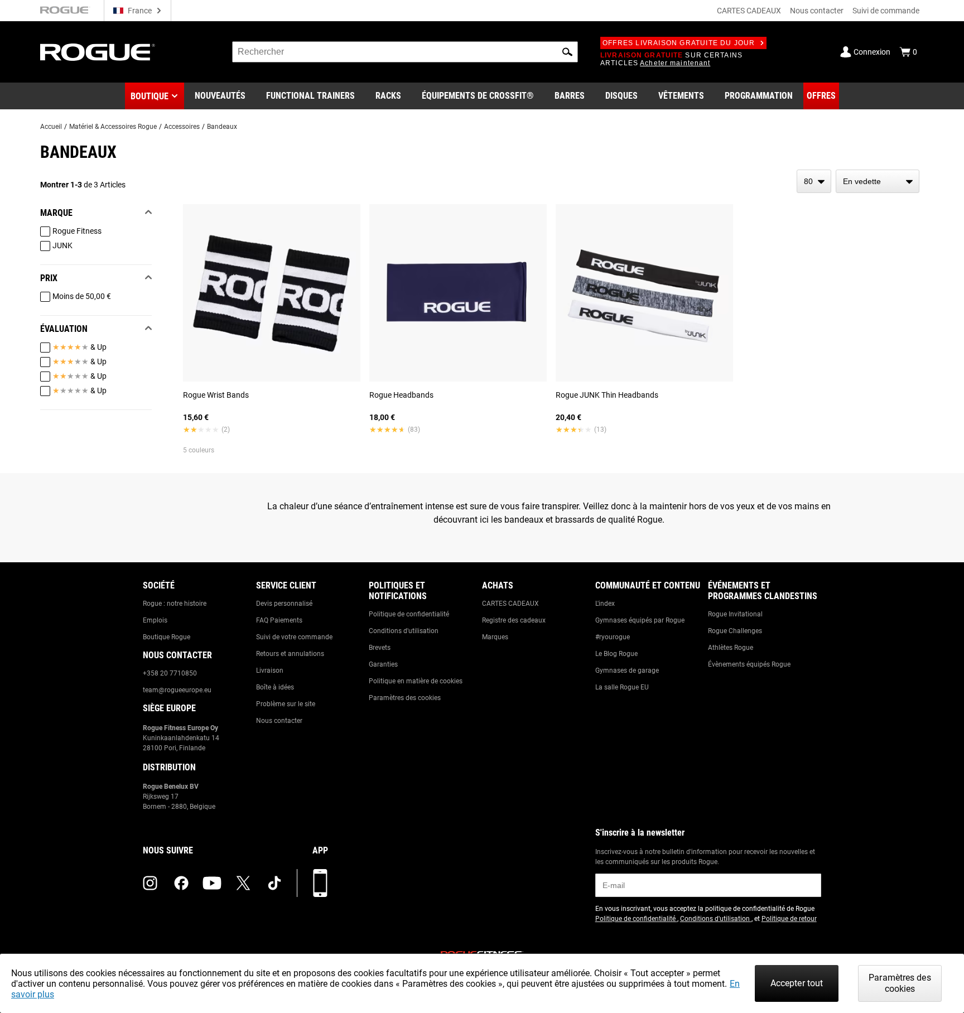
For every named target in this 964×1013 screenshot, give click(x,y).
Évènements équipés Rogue (749, 664)
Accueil (51, 127)
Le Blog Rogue (616, 654)
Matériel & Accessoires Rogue (113, 127)
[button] (567, 51)
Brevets (380, 648)
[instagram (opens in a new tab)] (150, 883)
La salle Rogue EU (622, 687)
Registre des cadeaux (514, 620)
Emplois (155, 620)
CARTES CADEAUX (749, 10)
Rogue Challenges (735, 631)
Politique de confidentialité (409, 614)
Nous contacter (817, 10)
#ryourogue (612, 637)
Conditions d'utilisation (403, 631)
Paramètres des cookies (405, 698)
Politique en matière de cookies (415, 681)
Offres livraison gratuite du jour (678, 43)
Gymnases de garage (627, 670)
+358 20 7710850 (170, 673)
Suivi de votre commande (294, 637)
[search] (405, 51)
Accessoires (182, 127)
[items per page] (814, 181)
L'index (605, 603)
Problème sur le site (285, 704)
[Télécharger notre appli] (320, 883)
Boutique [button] (149, 96)
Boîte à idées (275, 687)
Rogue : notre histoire (174, 603)
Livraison (269, 670)
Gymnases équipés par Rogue (640, 620)
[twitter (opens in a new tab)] (243, 883)
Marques (495, 637)
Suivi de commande (885, 10)
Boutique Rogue (166, 637)
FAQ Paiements (279, 620)
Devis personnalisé (284, 603)
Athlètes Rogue (730, 648)
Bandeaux (222, 127)
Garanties (383, 664)
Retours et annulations (290, 654)
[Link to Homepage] (97, 52)
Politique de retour (789, 919)
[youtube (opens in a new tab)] (212, 883)
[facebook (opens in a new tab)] (181, 883)
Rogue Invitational (735, 614)
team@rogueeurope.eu (177, 690)
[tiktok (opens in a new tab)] (274, 883)
